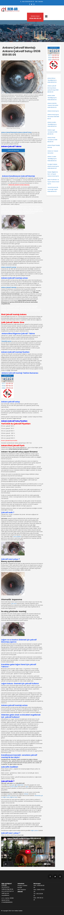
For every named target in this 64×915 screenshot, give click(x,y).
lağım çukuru (34, 830)
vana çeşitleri (17, 536)
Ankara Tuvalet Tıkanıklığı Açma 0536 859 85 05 (52, 159)
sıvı (8, 785)
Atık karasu (37, 795)
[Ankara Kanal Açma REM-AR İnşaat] (11, 9)
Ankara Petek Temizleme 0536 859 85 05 (52, 140)
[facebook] (29, 4)
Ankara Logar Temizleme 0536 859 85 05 (52, 132)
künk (8, 795)
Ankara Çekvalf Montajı (8, 287)
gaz (13, 785)
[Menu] (46, 16)
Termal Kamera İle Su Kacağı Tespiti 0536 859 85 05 (53, 189)
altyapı (26, 794)
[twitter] (31, 4)
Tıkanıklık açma (6, 341)
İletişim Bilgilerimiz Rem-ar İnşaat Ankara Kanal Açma (53, 174)
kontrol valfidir (14, 786)
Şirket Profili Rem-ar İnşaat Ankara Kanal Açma (53, 182)
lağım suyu (6, 797)
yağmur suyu (13, 797)
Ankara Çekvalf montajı (8, 267)
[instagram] (33, 4)
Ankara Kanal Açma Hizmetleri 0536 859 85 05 (53, 116)
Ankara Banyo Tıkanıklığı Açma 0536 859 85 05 (52, 80)
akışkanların (20, 785)
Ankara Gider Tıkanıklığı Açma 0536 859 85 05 (52, 97)
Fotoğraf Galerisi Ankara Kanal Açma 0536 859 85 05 (53, 166)
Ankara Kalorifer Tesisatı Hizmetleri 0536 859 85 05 (53, 105)
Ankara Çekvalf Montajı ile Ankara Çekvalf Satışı (16, 132)
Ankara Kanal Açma (53, 111)
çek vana (13, 603)
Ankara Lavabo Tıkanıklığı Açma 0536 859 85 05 (52, 124)
